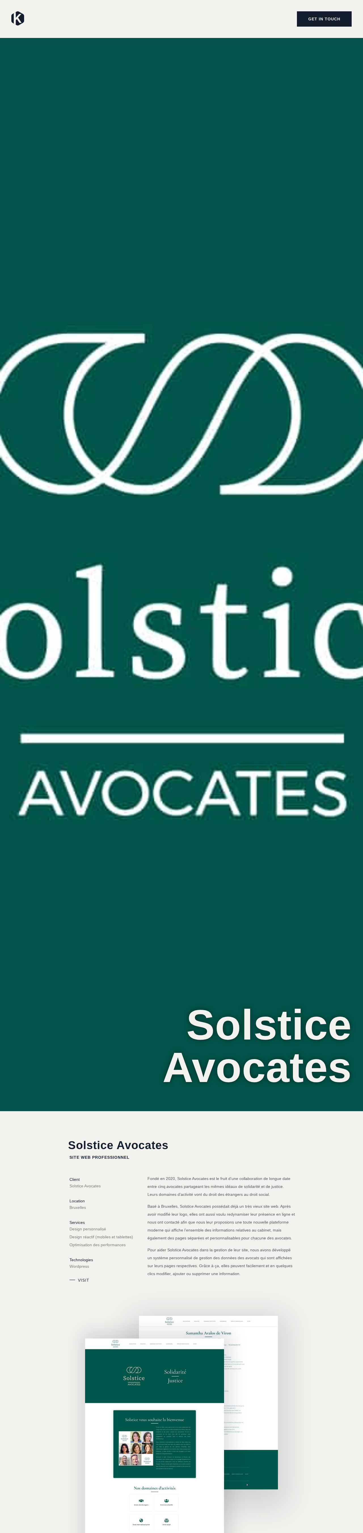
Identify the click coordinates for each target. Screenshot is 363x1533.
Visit (83, 1280)
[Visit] (72, 1280)
